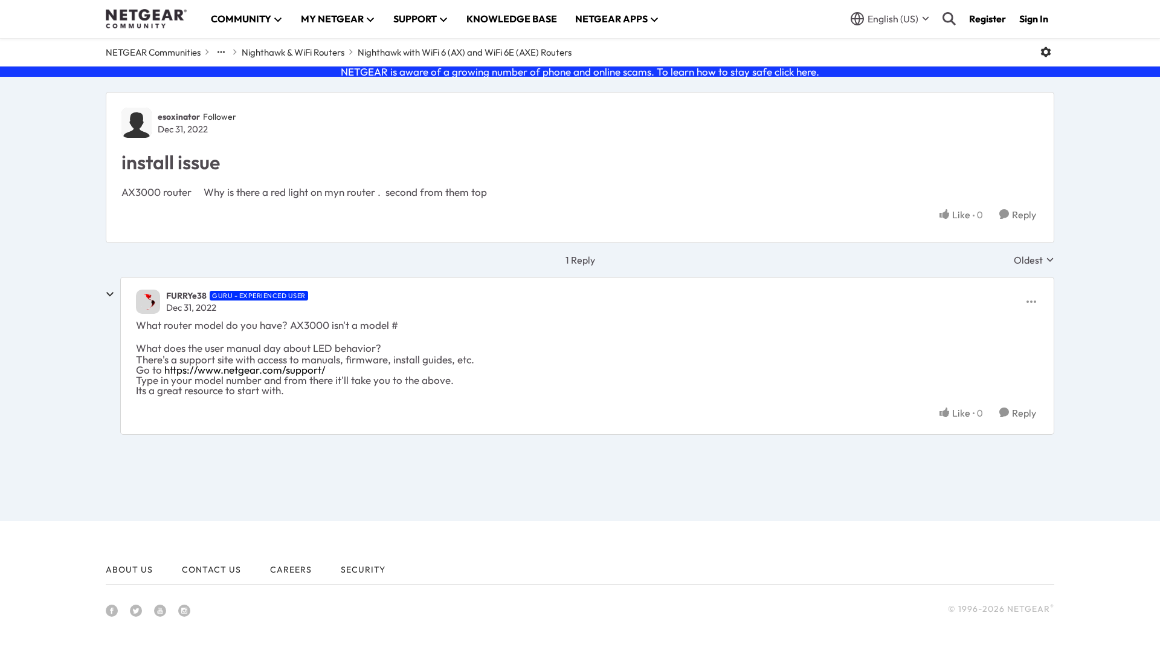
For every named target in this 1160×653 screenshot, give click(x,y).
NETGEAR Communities (153, 52)
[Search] (949, 18)
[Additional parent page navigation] (221, 52)
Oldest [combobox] (1034, 260)
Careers (291, 569)
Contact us (211, 569)
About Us (129, 569)
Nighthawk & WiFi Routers (293, 52)
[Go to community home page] (146, 18)
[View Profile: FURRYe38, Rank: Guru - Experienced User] (148, 302)
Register (987, 19)
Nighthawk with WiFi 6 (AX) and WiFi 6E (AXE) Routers (465, 52)
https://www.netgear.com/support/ (245, 369)
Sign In (1033, 19)
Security (363, 569)
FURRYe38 (186, 295)
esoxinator (179, 116)
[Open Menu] (1045, 52)
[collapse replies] (110, 294)
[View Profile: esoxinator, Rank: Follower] (136, 123)
